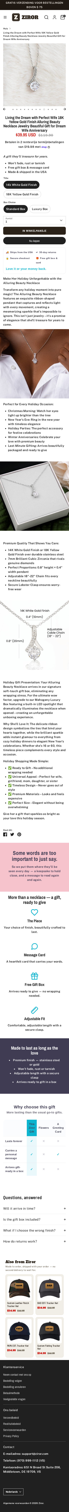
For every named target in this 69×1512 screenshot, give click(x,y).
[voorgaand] (4, 109)
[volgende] (64, 109)
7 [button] (36, 109)
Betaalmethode (11, 1393)
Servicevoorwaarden (14, 1430)
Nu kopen (34, 241)
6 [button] (32, 109)
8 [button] (39, 109)
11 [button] (52, 109)
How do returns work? (20, 1241)
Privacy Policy (11, 1436)
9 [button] (44, 109)
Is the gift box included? (21, 1219)
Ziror (41, 1503)
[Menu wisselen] (5, 17)
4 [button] (24, 109)
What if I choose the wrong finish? (29, 1230)
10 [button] (48, 109)
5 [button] (28, 109)
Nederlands (12, 1491)
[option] (34, 74)
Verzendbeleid (11, 1418)
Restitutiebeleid (12, 1424)
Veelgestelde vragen (14, 1399)
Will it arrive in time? (19, 1208)
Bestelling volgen (12, 1381)
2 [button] (16, 109)
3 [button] (20, 109)
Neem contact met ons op (17, 1375)
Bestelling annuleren (14, 1387)
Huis (5, 28)
